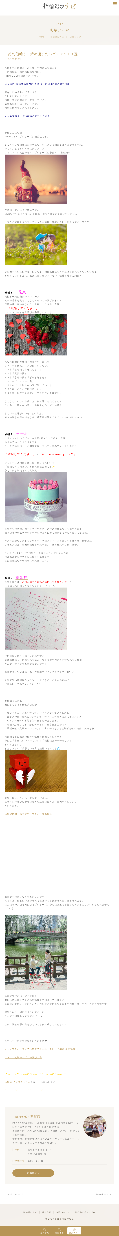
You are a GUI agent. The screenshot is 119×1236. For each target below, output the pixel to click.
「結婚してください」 (22, 308)
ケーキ (22, 434)
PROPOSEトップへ (85, 1212)
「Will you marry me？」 (57, 454)
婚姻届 (21, 577)
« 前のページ (15, 1194)
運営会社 (46, 1212)
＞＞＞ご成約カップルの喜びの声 (23, 1057)
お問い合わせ (63, 1212)
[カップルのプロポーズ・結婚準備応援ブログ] (59, 7)
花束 (22, 292)
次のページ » (103, 1194)
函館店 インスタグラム (18, 1082)
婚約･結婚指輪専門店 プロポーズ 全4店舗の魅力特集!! (41, 84)
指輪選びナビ (30, 1212)
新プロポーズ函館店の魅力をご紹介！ (31, 116)
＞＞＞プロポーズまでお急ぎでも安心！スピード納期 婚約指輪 (40, 1049)
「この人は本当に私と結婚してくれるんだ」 (45, 581)
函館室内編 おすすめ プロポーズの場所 (28, 814)
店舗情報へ (33, 1173)
